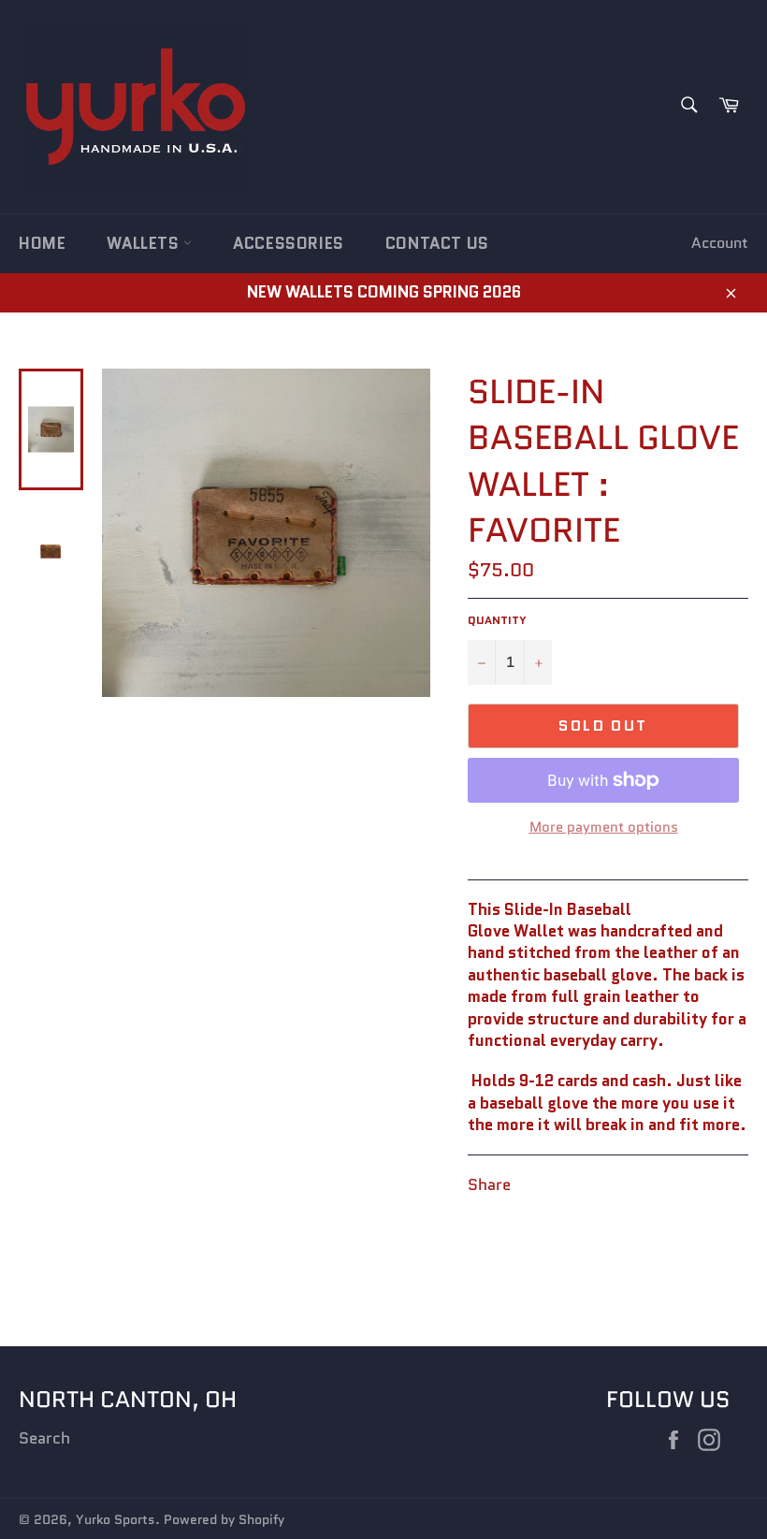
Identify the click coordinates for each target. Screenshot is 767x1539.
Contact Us (437, 243)
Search (44, 1438)
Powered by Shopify (224, 1520)
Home (42, 243)
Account (719, 243)
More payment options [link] (603, 827)
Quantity (497, 620)
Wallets (145, 243)
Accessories (288, 243)
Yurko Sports (115, 1520)
